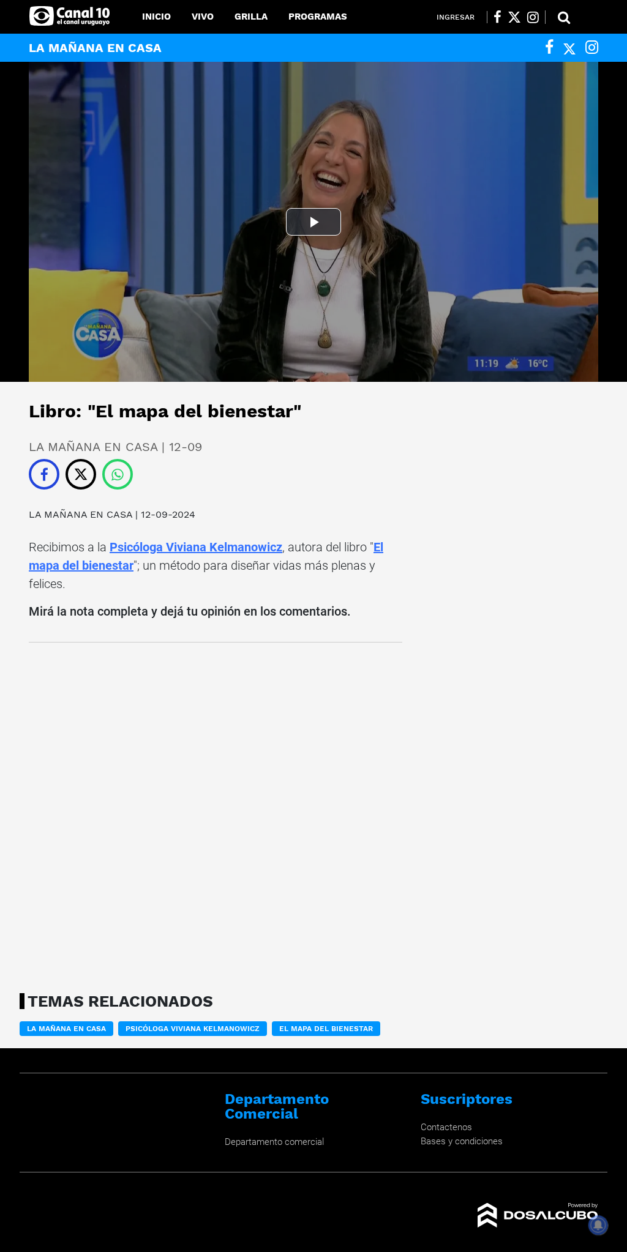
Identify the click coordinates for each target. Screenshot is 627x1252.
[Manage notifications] (598, 1225)
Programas (317, 16)
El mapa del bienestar (326, 1028)
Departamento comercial (274, 1141)
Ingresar (456, 17)
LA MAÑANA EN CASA (80, 514)
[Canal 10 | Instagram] (533, 17)
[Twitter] (569, 47)
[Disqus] (215, 814)
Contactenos (446, 1127)
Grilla (251, 16)
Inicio (156, 16)
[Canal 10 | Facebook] (497, 17)
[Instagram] (591, 47)
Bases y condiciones (462, 1141)
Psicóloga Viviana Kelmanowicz (196, 547)
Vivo (203, 16)
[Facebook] (549, 47)
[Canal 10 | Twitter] (514, 17)
